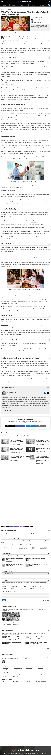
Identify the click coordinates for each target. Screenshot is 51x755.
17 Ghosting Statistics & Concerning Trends (14, 643)
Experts (23, 5)
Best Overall (5, 668)
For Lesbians (40, 668)
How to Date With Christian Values (37, 558)
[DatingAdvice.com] (26, 2)
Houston (13, 588)
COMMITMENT (12, 382)
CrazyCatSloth (4, 325)
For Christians (6, 676)
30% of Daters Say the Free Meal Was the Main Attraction (38, 643)
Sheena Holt (32, 638)
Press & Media (21, 544)
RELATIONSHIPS (19, 382)
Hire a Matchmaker (7, 624)
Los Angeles (23, 586)
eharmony (16, 681)
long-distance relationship (11, 264)
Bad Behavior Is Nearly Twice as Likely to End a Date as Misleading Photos (15, 637)
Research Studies (30, 544)
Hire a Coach (5, 622)
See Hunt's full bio (7, 410)
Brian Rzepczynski (10, 567)
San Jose (42, 588)
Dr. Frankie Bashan (33, 567)
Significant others (5, 95)
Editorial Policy (12, 544)
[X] (48, 393)
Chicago (41, 586)
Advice (4, 5)
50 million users (30, 541)
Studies (33, 5)
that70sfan (33, 222)
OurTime (28, 681)
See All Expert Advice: (7, 571)
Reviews (42, 5)
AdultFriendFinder (42, 681)
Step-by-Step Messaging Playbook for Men (14, 559)
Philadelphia (14, 586)
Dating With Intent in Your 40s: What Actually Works (14, 565)
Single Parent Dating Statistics (37, 636)
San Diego (4, 588)
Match (4, 681)
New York (4, 586)
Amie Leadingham (33, 560)
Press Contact (16, 624)
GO (4, 600)
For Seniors (16, 669)
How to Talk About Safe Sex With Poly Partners (38, 565)
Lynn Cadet (8, 639)
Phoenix (32, 588)
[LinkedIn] (45, 393)
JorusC (46, 145)
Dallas (22, 588)
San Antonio (33, 586)
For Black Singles (18, 668)
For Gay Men (29, 668)
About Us (5, 544)
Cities (13, 5)
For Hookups (5, 669)
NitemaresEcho (10, 66)
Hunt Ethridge (9, 561)
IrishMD (23, 247)
